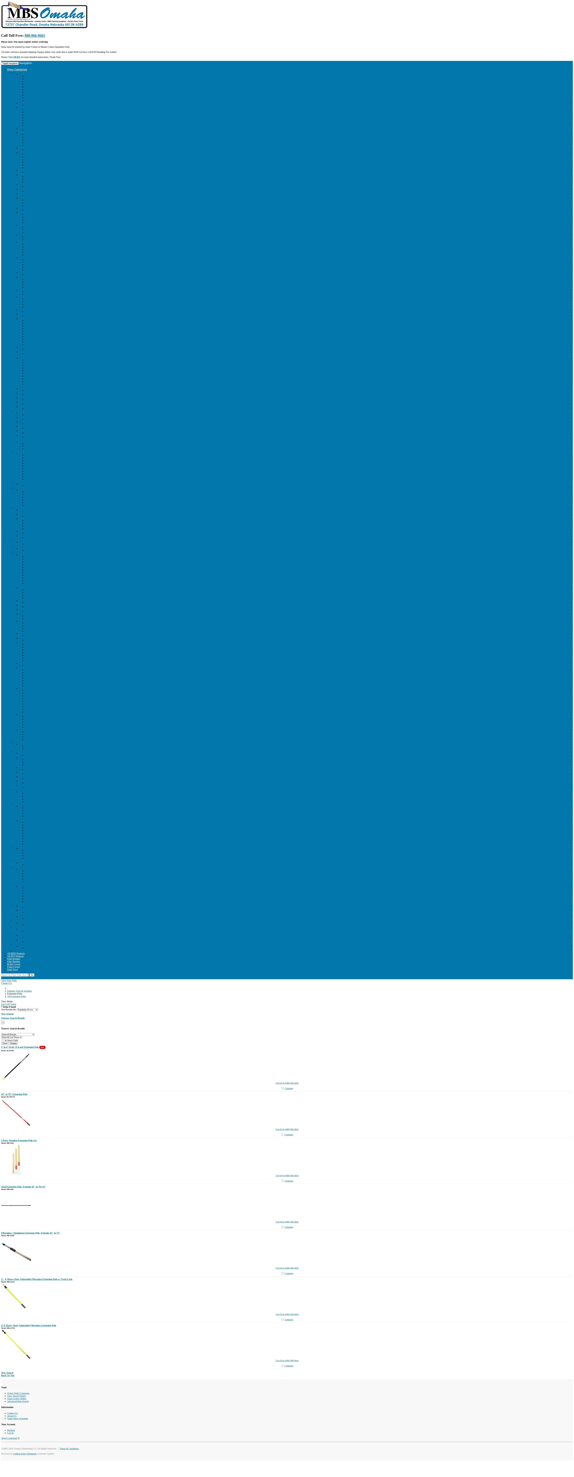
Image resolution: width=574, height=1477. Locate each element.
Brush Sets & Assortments (37, 87)
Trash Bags (24, 184)
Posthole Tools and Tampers (38, 580)
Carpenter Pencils (33, 325)
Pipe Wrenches (32, 680)
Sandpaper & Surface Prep (31, 212)
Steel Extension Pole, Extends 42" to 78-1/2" (23, 1186)
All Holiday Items (33, 924)
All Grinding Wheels (35, 419)
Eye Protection (32, 249)
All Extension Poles (34, 149)
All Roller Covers (33, 109)
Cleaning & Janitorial (23, 933)
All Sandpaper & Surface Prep (39, 214)
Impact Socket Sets (34, 650)
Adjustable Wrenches (35, 683)
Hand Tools (18, 586)
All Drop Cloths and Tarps (37, 299)
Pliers (21, 688)
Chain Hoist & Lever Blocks (38, 841)
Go (32, 975)
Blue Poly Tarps (32, 307)
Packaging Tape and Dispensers (40, 287)
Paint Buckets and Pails (30, 175)
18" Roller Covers (33, 123)
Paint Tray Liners (33, 167)
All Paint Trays (32, 154)
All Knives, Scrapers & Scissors (40, 808)
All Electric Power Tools (36, 544)
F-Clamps (29, 628)
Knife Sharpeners (33, 816)
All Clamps (30, 623)
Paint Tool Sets (26, 170)
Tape (21, 277)
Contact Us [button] (13, 978)
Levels (28, 739)
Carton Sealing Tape (34, 898)
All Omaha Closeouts (29, 388)
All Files (29, 437)
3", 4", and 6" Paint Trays (37, 157)
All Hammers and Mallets (37, 589)
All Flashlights (32, 550)
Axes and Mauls (26, 600)
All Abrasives (25, 413)
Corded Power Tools (23, 540)
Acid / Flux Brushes (34, 97)
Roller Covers (31, 368)
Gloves (28, 252)
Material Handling (21, 818)
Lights (22, 519)
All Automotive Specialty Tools (40, 485)
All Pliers (29, 690)
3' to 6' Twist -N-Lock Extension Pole (20, 1047)
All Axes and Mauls (34, 602)
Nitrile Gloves (31, 264)
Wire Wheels (25, 431)
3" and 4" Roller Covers (36, 117)
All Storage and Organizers (38, 931)
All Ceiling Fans (32, 408)
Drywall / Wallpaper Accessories (34, 314)
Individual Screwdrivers (36, 724)
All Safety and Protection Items (39, 244)
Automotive (18, 451)
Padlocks (29, 765)
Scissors (28, 813)
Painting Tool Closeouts (24, 356)
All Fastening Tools (34, 635)
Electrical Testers (27, 531)
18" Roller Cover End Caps (38, 125)
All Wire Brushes (33, 227)
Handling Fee (31, 353)
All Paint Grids (32, 191)
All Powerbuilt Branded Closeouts (41, 395)
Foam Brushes (31, 92)
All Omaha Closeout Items (37, 390)
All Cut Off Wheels (34, 423)
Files (21, 435)
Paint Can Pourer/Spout (36, 328)
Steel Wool (30, 217)
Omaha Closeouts (21, 387)
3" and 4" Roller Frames (36, 140)
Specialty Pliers (32, 709)
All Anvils (30, 912)
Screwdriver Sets (33, 719)
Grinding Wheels (27, 417)
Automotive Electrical (35, 466)
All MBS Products (16, 953)
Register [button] (23, 978)
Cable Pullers (31, 838)
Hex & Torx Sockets (34, 660)
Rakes (28, 559)
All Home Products (28, 753)
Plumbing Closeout (28, 402)
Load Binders (31, 836)
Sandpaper (30, 339)
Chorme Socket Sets (34, 647)
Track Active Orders (16, 1398)
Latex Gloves (31, 262)
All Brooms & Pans (34, 941)
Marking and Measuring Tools (33, 730)
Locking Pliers (32, 704)
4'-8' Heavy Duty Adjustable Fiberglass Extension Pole (28, 1325)
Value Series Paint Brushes (37, 79)
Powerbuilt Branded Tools (31, 393)
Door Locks (30, 762)
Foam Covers (13, 967)
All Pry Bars (31, 607)
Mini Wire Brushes (34, 229)
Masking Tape (31, 281)
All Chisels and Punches (36, 616)
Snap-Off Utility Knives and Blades (42, 239)
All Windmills (31, 918)
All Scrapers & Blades (35, 210)
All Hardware (31, 746)
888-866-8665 (35, 35)
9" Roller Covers (33, 120)
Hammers (29, 592)
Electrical (17, 508)
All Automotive (32, 455)
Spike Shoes (30, 344)
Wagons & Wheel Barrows (37, 572)
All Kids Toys (31, 793)
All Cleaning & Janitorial (31, 935)
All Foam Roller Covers (36, 130)
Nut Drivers (30, 727)
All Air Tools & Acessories (37, 443)
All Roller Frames (33, 134)
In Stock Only (11, 1040)
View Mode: (7, 1001)
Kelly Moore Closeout (35, 362)
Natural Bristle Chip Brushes (38, 105)
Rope (27, 830)
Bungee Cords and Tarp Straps (39, 827)
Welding (23, 663)
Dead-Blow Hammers (35, 598)
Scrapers (23, 208)
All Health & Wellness (35, 778)
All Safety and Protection (37, 871)
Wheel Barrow (32, 801)
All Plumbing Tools (34, 640)
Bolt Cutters (24, 609)
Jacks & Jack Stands (34, 476)
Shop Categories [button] (17, 69)
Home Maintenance (28, 781)
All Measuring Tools (34, 850)
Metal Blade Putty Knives (37, 205)
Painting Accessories (28, 318)
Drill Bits (29, 505)
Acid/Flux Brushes (34, 320)
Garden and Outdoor (23, 553)
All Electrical (25, 510)
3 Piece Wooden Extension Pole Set (18, 1140)
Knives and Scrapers (23, 804)
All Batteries (31, 787)
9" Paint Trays (31, 159)
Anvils (22, 910)
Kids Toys (18, 790)
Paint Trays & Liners (34, 373)
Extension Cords (27, 514)
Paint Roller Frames (28, 132)
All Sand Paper (32, 428)
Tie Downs (30, 825)
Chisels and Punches (28, 614)
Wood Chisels (31, 618)
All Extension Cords (34, 516)
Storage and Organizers (24, 927)
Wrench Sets (31, 672)
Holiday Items (19, 921)
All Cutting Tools (33, 492)
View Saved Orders (16, 1396)
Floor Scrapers (32, 583)
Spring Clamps (32, 631)
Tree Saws (30, 570)
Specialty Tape (32, 901)
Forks (27, 578)
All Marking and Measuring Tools (41, 731)
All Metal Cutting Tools (36, 497)
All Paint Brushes (33, 76)
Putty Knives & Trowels (30, 198)
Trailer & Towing (33, 471)
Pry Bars (23, 605)
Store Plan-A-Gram (28, 347)
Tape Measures (32, 734)
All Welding (30, 665)
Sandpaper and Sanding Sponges (40, 220)
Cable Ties (24, 536)
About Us (11, 1416)
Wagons (28, 799)
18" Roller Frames (33, 145)
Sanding (29, 384)
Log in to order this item (287, 1083)
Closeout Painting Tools (30, 358)
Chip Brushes (31, 89)
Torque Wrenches (33, 658)
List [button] (3, 1004)
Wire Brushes (31, 222)
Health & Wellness (28, 776)
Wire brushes (25, 225)
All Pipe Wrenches (33, 864)
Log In (10, 1433)
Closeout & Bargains (23, 944)
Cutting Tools (19, 488)
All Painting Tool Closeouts (38, 360)
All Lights (29, 520)
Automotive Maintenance (37, 474)
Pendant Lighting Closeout (31, 397)
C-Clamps (29, 625)
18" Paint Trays (32, 162)
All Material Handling (35, 822)
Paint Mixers (25, 193)
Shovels (28, 562)
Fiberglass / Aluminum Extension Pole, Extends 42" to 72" (30, 1233)
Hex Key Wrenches (34, 686)
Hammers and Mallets (29, 588)
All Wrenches (31, 669)
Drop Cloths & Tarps (29, 297)
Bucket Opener (32, 323)
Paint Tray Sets (32, 172)
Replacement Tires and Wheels (39, 844)
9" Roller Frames (33, 142)
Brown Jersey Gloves (35, 267)
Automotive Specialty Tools (38, 468)
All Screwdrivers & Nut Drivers (40, 716)
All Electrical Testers (34, 533)
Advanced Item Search (18, 1401)
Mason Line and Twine (36, 294)
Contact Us (6, 983)
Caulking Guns (26, 309)
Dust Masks (30, 246)
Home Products (20, 751)
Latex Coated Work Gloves (38, 270)
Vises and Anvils (21, 904)
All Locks (29, 759)
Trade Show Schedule (17, 1418)
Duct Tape (30, 284)
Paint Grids (24, 189)
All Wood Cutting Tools (36, 494)
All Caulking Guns (34, 311)
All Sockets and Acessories (37, 644)
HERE (16, 57)
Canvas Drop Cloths (34, 304)
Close (4, 1043)
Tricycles (29, 796)
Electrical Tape (32, 896)
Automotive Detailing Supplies (39, 460)
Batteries (23, 785)
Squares (28, 737)
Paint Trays (24, 152)
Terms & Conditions (69, 1448)
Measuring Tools (21, 846)
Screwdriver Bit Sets (34, 721)
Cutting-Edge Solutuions (24, 1453)
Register (11, 1430)
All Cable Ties (31, 537)
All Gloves (30, 259)
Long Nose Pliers (33, 698)
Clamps (22, 621)
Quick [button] (13, 1004)
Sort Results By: (9, 1009)
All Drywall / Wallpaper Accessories (42, 316)
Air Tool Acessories (34, 448)
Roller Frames (31, 370)
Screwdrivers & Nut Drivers (32, 714)
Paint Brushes (25, 74)
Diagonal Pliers (32, 701)
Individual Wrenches (34, 677)
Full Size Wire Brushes (35, 232)
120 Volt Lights (32, 526)
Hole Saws (30, 500)
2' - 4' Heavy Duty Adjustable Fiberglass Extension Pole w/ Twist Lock (36, 1279)
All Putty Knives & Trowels (38, 200)
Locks (22, 757)
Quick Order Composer (18, 1393)
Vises (21, 906)
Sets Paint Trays (32, 165)
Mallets (28, 595)
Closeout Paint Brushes (36, 100)
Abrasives (18, 411)
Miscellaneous (25, 352)
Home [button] (4, 978)
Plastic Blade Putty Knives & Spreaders (43, 202)
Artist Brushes (31, 95)
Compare (288, 1088)
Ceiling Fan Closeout (29, 406)
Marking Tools (26, 290)
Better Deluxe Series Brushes (38, 81)
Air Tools (17, 440)
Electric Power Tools (29, 542)
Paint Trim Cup (32, 336)
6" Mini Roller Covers (35, 114)
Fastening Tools (26, 633)
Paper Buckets (31, 179)
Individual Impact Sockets (37, 652)
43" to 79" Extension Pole (14, 1094)
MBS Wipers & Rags (29, 272)
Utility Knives (25, 235)
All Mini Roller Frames (36, 137)
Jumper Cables (32, 463)
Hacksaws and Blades (35, 502)
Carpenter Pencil (33, 291)
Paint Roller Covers (28, 107)
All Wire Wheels (33, 432)
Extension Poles (26, 148)
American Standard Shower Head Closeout (45, 748)
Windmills (18, 915)
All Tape (29, 279)
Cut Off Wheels (26, 422)
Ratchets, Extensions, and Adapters (41, 655)
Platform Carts (31, 833)
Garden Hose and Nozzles (37, 567)
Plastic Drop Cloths (34, 301)
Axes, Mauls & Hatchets (36, 575)
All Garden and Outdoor (36, 556)
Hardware (18, 742)
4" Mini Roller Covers (35, 112)
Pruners (28, 564)
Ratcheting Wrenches (35, 675)
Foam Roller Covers (28, 128)
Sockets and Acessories (30, 642)
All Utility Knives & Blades (38, 237)
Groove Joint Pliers (34, 706)
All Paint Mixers (32, 195)
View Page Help (9, 980)
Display (13, 1043)
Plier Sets (29, 693)
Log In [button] (30, 978)
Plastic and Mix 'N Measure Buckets (42, 182)
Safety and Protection (29, 242)
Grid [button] (7, 1004)
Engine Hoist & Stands (35, 479)
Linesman (29, 712)
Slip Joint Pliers (32, 695)
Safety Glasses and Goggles (38, 876)
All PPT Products (15, 956)
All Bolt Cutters (32, 611)
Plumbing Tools (26, 638)
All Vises (29, 907)
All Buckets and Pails (35, 176)
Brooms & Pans (26, 940)
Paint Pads (30, 378)
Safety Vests (30, 255)
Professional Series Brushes (38, 84)
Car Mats (29, 457)
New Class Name (21, 950)
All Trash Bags (32, 186)
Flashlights (30, 523)
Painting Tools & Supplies (25, 72)
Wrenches (23, 668)
